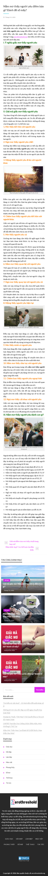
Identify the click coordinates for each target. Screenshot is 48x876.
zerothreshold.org (20, 37)
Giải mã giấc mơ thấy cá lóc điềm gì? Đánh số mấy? (22, 675)
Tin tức (8, 783)
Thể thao (9, 778)
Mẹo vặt (9, 762)
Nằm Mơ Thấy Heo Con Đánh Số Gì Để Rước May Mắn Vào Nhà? (22, 615)
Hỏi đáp (8, 752)
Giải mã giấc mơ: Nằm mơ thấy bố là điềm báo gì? (23, 585)
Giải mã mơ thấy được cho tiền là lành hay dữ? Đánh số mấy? (21, 645)
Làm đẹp (9, 757)
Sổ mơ (7, 580)
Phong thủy (10, 767)
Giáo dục (9, 747)
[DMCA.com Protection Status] (24, 859)
